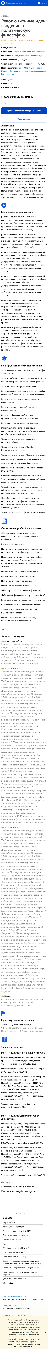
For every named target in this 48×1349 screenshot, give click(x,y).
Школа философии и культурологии (29, 51)
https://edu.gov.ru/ (10, 1305)
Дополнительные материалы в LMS (24, 110)
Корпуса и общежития (12, 1239)
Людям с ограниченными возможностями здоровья (20, 1273)
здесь (20, 1330)
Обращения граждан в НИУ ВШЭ (16, 1248)
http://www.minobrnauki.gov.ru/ (15, 1296)
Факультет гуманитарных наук (28, 55)
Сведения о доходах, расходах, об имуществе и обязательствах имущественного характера (22, 1262)
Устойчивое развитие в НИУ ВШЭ (17, 1231)
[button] (16, 1213)
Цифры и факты (9, 1222)
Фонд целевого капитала (13, 1252)
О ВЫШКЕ (7, 1218)
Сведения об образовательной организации (21, 1267)
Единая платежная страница (14, 1278)
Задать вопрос (24, 119)
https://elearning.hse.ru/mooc (15, 1315)
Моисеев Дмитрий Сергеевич (15, 70)
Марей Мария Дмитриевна (29, 67)
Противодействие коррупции (15, 1256)
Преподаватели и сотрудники (15, 1235)
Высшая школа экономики (16, 3)
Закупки (6, 1244)
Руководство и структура (13, 1226)
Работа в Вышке (9, 1283)
